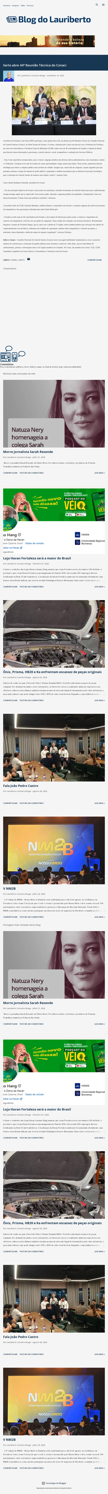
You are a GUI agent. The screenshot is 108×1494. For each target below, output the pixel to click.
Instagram (15, 6)
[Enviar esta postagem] (28, 260)
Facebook (6, 6)
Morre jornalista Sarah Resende (28, 452)
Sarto (22, 260)
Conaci (14, 260)
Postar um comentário (32, 473)
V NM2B (9, 888)
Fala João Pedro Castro (20, 785)
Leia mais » (100, 473)
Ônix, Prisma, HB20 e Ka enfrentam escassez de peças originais (52, 672)
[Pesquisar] (97, 4)
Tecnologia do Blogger (55, 1483)
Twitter (23, 6)
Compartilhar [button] (94, 260)
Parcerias (30, 6)
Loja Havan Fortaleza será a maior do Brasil (37, 558)
